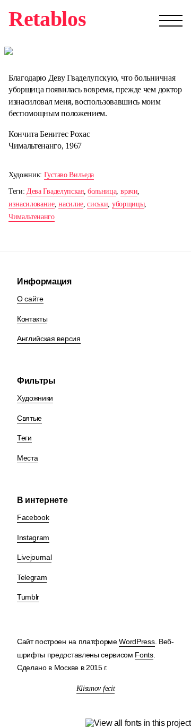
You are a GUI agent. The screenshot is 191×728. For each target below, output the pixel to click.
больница (102, 191)
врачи (128, 191)
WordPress (136, 641)
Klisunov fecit (95, 688)
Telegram (32, 577)
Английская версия (49, 338)
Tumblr (28, 597)
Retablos (47, 19)
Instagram (33, 537)
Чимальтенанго (31, 217)
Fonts (144, 655)
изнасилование (31, 204)
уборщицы (128, 204)
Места (27, 458)
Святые (29, 418)
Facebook (33, 517)
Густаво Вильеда (69, 175)
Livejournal (34, 557)
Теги (24, 438)
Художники (35, 398)
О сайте (30, 298)
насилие (70, 204)
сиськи (97, 204)
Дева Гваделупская (55, 191)
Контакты (32, 319)
